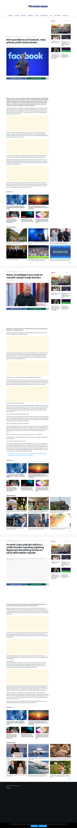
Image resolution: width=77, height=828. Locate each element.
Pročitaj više (43, 826)
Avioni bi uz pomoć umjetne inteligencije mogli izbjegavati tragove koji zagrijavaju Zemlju (15, 207)
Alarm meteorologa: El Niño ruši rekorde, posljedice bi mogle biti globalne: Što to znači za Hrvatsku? (38, 207)
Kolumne (65, 15)
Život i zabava (57, 15)
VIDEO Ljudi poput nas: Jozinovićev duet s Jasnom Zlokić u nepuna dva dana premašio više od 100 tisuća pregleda (55, 56)
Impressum (8, 788)
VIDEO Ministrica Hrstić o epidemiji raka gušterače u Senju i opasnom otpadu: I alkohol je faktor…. (11, 221)
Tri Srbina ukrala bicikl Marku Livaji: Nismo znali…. (55, 42)
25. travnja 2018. (9, 555)
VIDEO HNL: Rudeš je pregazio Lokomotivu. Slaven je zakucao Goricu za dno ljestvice (65, 56)
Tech (51, 15)
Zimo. (31, 187)
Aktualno (17, 15)
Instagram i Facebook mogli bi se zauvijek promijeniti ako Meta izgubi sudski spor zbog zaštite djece (42, 221)
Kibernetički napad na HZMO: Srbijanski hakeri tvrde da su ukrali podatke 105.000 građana (27, 220)
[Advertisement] (27, 28)
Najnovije (10, 15)
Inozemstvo (31, 15)
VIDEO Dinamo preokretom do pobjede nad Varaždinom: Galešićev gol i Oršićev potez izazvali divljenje (66, 43)
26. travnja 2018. (9, 45)
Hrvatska (23, 15)
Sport (36, 15)
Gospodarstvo (44, 15)
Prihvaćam (34, 826)
